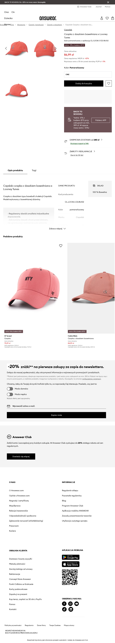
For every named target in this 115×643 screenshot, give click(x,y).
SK (28, 633)
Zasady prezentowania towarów (77, 516)
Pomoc (12, 604)
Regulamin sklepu (70, 490)
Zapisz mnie (56, 415)
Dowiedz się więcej (21, 456)
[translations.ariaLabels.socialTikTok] (64, 609)
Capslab (68, 30)
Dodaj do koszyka (83, 83)
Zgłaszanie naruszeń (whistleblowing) (26, 521)
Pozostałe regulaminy (72, 495)
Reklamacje (14, 574)
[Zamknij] (108, 2)
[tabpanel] (57, 202)
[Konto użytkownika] (101, 18)
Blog (64, 500)
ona (6, 12)
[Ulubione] (107, 18)
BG (6, 633)
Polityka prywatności (13, 625)
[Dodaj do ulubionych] (109, 83)
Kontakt (12, 609)
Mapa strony (69, 625)
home (7, 24)
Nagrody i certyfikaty (19, 500)
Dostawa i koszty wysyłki (20, 559)
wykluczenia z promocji (91, 379)
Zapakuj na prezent (18, 594)
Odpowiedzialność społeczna (22, 516)
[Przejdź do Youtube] (76, 603)
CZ (11, 633)
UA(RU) (34, 633)
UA (30, 633)
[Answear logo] (48, 18)
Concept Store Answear (20, 579)
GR (13, 633)
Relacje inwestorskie (18, 510)
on (13, 12)
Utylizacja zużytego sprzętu (74, 521)
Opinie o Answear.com (19, 495)
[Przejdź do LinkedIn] (70, 609)
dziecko (8, 18)
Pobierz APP (100, 120)
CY (9, 633)
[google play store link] (70, 557)
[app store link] (70, 563)
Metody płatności (17, 564)
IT (20, 633)
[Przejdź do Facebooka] (64, 603)
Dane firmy (41, 625)
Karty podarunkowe (18, 589)
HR (16, 633)
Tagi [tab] (34, 170)
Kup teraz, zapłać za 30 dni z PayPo (25, 599)
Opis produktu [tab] (15, 170)
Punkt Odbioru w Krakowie (21, 584)
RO (24, 633)
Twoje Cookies (55, 625)
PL (22, 633)
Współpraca (14, 505)
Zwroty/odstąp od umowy (21, 569)
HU (18, 633)
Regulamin (29, 625)
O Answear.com (16, 490)
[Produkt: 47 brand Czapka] (34, 288)
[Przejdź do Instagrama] (70, 603)
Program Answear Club (72, 505)
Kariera (12, 531)
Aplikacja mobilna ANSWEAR (75, 510)
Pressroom (14, 526)
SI (26, 633)
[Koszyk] (112, 18)
